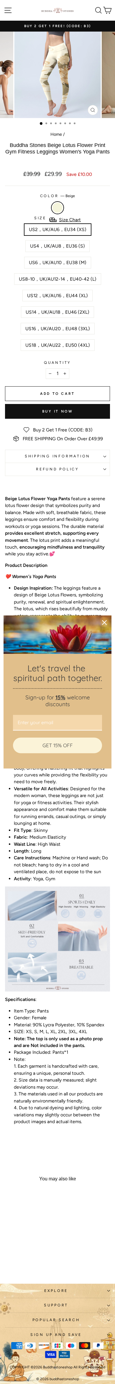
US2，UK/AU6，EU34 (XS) (57, 229)
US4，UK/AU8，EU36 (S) (57, 246)
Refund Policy (57, 469)
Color (57, 196)
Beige (57, 208)
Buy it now (57, 411)
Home (56, 134)
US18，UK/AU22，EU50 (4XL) (57, 345)
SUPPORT (56, 1305)
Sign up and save (56, 1334)
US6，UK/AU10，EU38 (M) (57, 262)
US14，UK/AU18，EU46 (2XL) (57, 312)
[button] (57, 1139)
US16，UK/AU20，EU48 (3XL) (57, 328)
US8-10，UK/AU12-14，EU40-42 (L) (57, 279)
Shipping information (57, 456)
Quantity (57, 362)
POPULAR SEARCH (56, 1320)
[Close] (104, 623)
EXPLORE (56, 1290)
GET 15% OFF (57, 745)
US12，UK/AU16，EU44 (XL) (57, 295)
